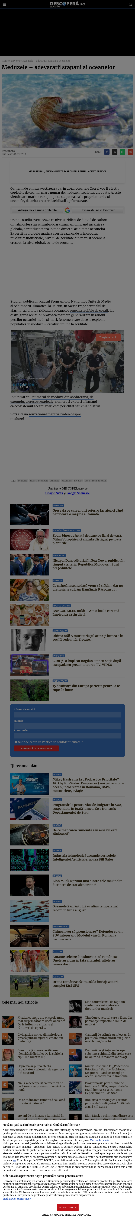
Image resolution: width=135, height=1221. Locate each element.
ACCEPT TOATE (67, 1207)
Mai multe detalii (99, 1140)
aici (14, 1160)
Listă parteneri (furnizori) (17, 1198)
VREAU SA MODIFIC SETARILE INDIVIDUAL (66, 1214)
